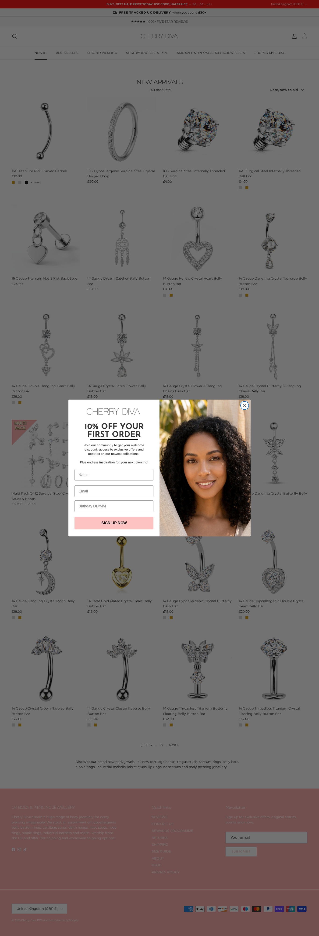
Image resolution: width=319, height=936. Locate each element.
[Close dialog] (245, 405)
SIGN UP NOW (114, 523)
